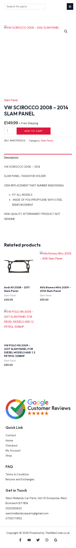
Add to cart (33, 131)
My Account (13, 450)
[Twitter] (38, 540)
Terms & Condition (17, 474)
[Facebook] (20, 540)
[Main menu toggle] (70, 6)
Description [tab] (11, 157)
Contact (11, 435)
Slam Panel (11, 100)
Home (9, 440)
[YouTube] (29, 540)
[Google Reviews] (55, 540)
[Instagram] (47, 540)
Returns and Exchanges (20, 479)
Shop (9, 455)
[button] (66, 31)
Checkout (12, 445)
